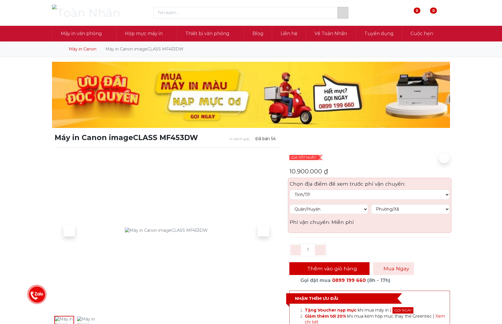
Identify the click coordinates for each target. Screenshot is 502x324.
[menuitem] (258, 33)
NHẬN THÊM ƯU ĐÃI (316, 298)
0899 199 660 (349, 280)
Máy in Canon (82, 49)
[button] (69, 230)
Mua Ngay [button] (395, 268)
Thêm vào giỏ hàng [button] (331, 268)
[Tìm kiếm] (343, 13)
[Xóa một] (296, 250)
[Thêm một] (320, 250)
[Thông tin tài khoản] (445, 13)
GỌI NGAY (403, 310)
